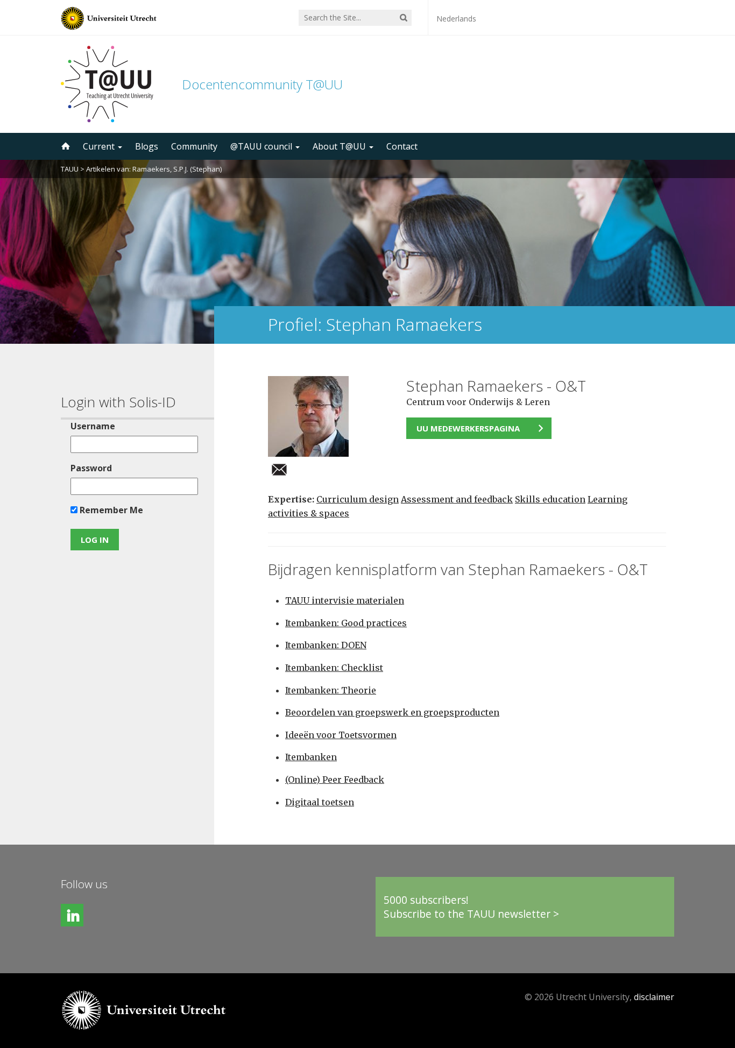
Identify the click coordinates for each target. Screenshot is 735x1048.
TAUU (70, 169)
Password (91, 468)
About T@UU (340, 146)
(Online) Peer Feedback (334, 779)
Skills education (550, 499)
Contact (402, 146)
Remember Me (110, 510)
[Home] (64, 146)
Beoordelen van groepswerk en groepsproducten (392, 712)
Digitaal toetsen (319, 802)
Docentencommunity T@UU (262, 84)
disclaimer (654, 997)
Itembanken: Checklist (334, 667)
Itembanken (311, 757)
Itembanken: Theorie (330, 690)
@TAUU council (262, 146)
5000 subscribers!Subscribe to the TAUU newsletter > (471, 907)
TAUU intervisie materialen (344, 600)
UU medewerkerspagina (468, 428)
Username (92, 426)
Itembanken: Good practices (346, 623)
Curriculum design (357, 499)
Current (100, 146)
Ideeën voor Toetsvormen (341, 735)
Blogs (146, 146)
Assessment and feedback (457, 499)
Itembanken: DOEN (325, 645)
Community (194, 146)
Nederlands (456, 18)
